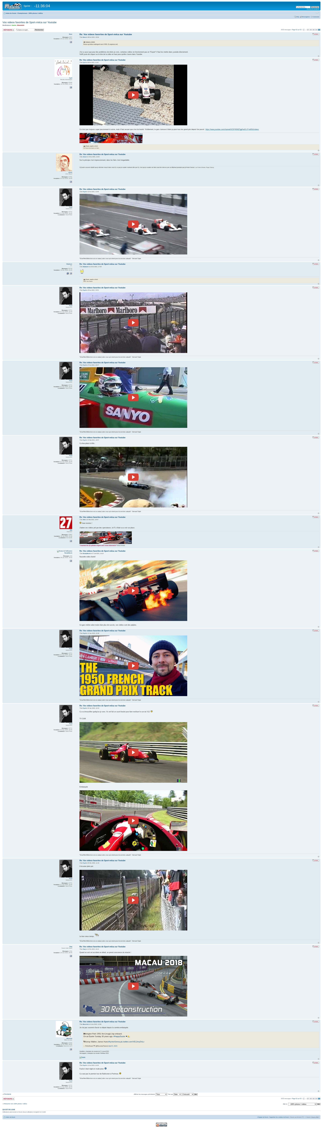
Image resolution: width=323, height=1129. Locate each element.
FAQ (297, 17)
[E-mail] (71, 42)
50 (316, 29)
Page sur (296, 29)
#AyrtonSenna (114, 1042)
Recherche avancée (313, 9)
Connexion (316, 17)
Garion (14, 25)
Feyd (84, 191)
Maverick (85, 1024)
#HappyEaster (119, 1036)
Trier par (170, 1094)
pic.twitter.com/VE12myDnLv (132, 1042)
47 (308, 29)
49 (313, 29)
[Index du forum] (13, 6)
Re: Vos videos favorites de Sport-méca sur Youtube (105, 34)
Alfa (84, 519)
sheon (85, 156)
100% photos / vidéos (36, 13)
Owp (84, 949)
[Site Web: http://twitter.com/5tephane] (67, 273)
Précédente (7, 1094)
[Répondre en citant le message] (315, 34)
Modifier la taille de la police (317, 13)
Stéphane (86, 266)
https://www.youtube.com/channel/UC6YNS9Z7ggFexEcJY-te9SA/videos (232, 129)
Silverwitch (20, 25)
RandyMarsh (86, 553)
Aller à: (285, 1104)
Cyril (84, 62)
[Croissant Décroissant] (190, 1094)
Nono (84, 37)
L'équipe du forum (262, 1117)
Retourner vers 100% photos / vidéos (15, 1104)
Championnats (22, 13)
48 (311, 29)
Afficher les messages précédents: (145, 1094)
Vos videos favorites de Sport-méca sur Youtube (30, 22)
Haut (318, 56)
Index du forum (11, 13)
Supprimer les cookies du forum (279, 1117)
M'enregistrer (306, 17)
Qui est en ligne (9, 1109)
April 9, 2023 (113, 1046)
